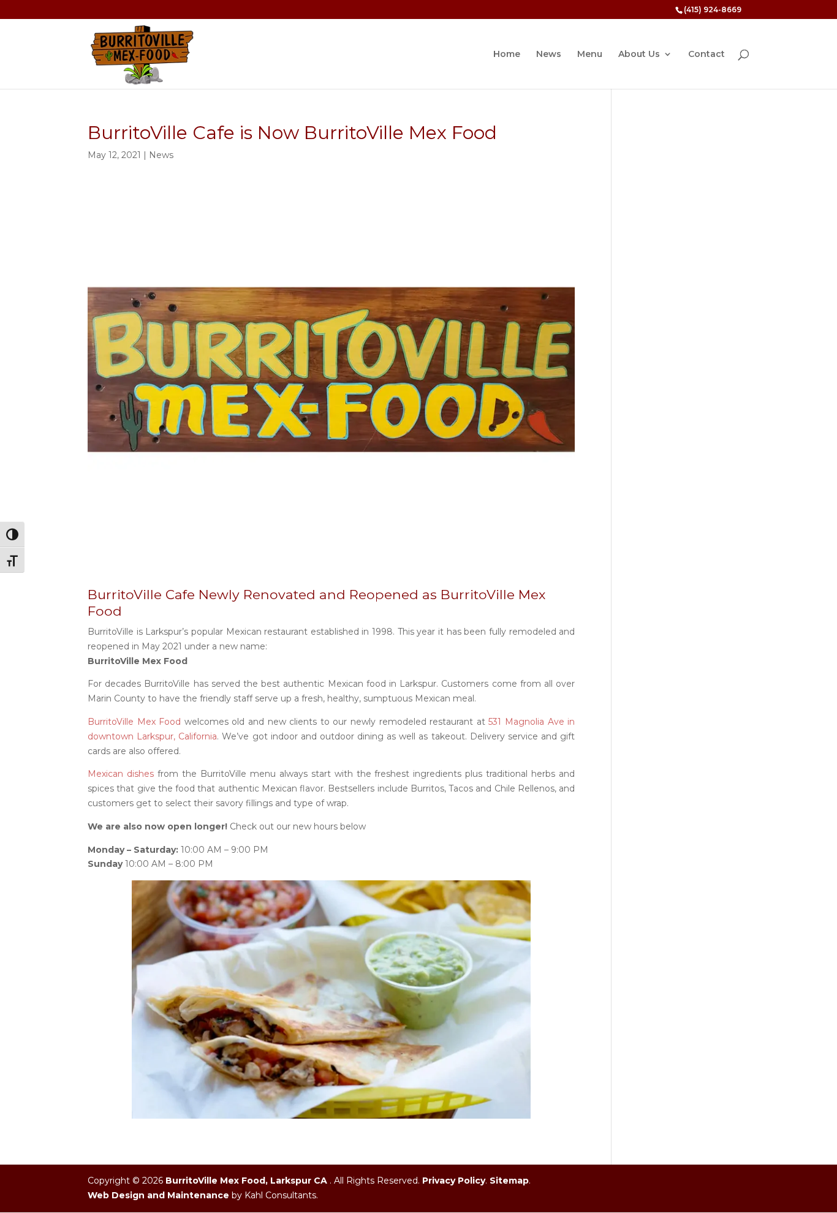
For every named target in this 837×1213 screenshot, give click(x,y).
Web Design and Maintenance (158, 1195)
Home (506, 54)
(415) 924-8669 (712, 9)
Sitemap (509, 1180)
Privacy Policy (453, 1180)
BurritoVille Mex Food (134, 721)
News (548, 54)
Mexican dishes (121, 773)
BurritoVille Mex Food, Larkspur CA (246, 1180)
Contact (706, 54)
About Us (639, 54)
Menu (589, 54)
